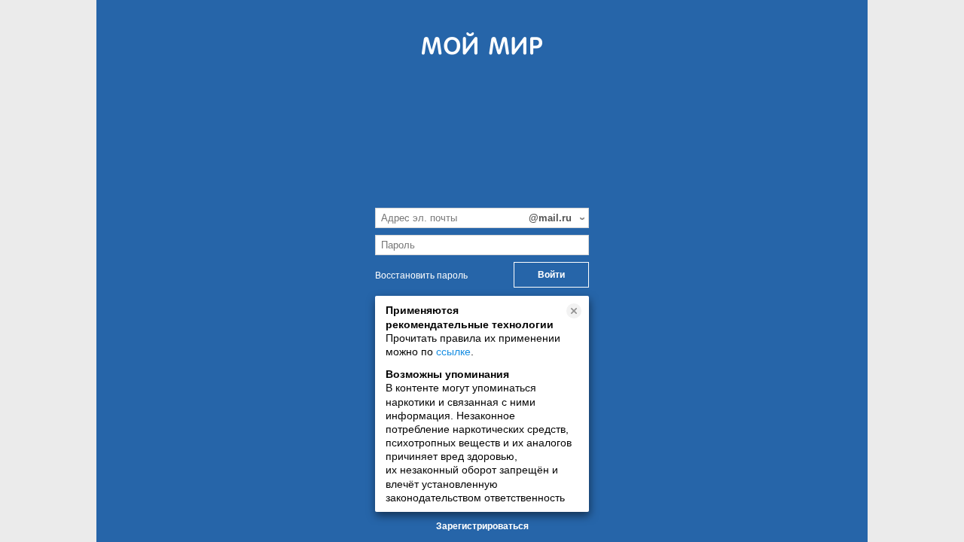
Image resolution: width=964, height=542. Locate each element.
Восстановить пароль (421, 275)
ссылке (453, 352)
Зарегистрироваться (482, 526)
